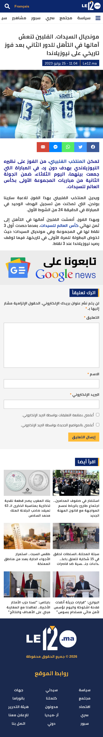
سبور (35, 18)
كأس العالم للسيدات (59, 225)
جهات (18, 690)
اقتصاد (84, 707)
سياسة (83, 18)
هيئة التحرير (18, 707)
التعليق (91, 317)
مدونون (51, 707)
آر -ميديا (51, 715)
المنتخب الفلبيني (67, 161)
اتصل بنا (18, 723)
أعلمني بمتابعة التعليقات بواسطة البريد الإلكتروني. (58, 415)
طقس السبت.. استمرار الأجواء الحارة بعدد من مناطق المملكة (27, 559)
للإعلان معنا (18, 715)
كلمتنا (51, 698)
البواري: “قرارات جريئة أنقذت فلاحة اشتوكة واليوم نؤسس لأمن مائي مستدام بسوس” (76, 607)
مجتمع (66, 18)
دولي (52, 723)
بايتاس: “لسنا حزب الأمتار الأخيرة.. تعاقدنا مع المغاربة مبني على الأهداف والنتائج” (28, 607)
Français (21, 6)
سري (50, 18)
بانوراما (18, 698)
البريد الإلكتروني (84, 395)
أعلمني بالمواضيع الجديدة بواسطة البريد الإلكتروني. (57, 425)
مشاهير (19, 18)
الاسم (93, 374)
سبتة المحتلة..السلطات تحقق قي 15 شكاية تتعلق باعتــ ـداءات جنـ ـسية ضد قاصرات (76, 559)
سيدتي (52, 690)
